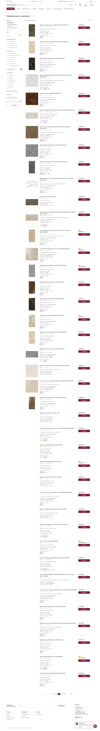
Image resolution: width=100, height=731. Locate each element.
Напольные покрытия (12, 24)
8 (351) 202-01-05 (62, 1)
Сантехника (9, 26)
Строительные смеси (12, 27)
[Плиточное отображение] (89, 20)
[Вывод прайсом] (92, 20)
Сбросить (14, 105)
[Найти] (75, 4)
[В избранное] (91, 27)
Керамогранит (10, 22)
